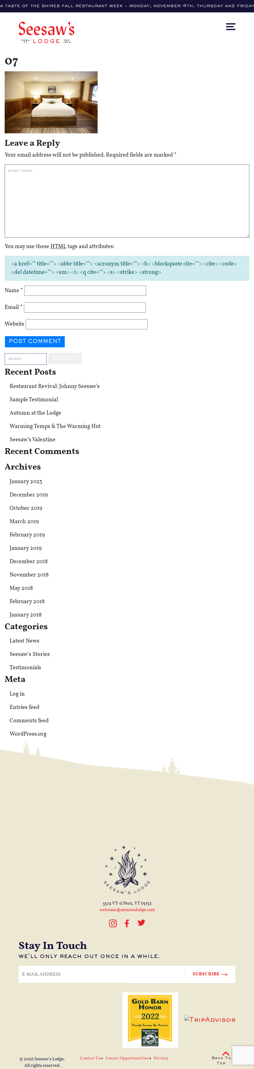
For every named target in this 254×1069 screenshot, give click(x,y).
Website (14, 324)
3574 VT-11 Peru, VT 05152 (127, 903)
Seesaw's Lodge (49, 1059)
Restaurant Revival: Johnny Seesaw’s (55, 386)
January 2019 (26, 548)
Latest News (24, 641)
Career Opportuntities (127, 1058)
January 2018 (26, 615)
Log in (17, 694)
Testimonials (25, 668)
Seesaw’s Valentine (32, 440)
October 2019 (26, 508)
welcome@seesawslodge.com (127, 910)
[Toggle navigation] (236, 13)
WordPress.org (28, 734)
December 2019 (29, 495)
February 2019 (27, 535)
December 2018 (29, 562)
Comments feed (29, 721)
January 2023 (26, 482)
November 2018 (29, 575)
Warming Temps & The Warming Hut (55, 426)
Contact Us (90, 1058)
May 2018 (21, 588)
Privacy (161, 1058)
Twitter (141, 926)
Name (14, 291)
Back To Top (221, 1061)
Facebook (127, 923)
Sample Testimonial (34, 400)
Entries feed (24, 707)
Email (14, 307)
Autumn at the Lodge (35, 413)
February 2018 (27, 602)
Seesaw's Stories (30, 654)
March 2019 (24, 522)
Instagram (113, 926)
